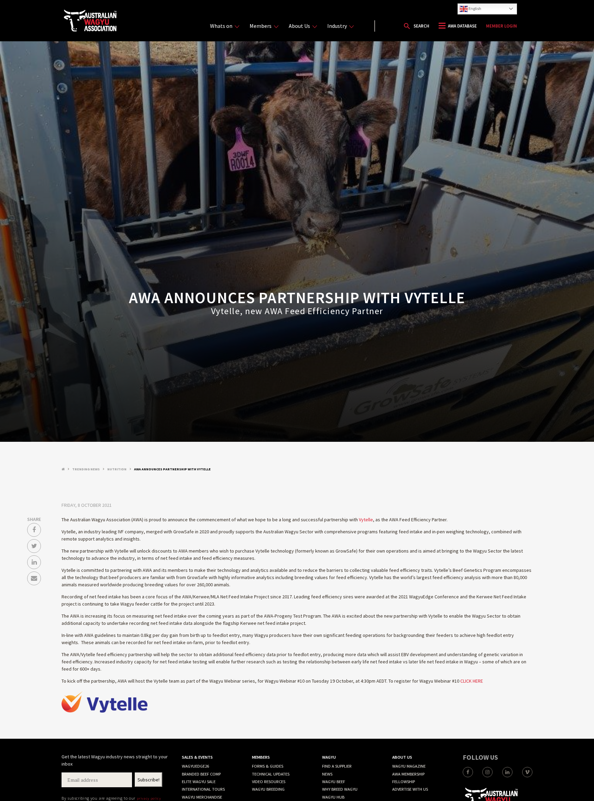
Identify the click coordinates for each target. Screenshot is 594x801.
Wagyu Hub (333, 797)
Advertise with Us (410, 789)
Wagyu (329, 757)
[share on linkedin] (34, 562)
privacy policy (149, 798)
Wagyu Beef (333, 781)
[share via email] (34, 578)
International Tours (203, 789)
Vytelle (366, 519)
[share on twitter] (34, 546)
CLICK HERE (471, 681)
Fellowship (403, 781)
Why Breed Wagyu (340, 789)
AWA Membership (408, 774)
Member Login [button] (501, 26)
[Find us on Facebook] (468, 772)
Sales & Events (197, 757)
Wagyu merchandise (202, 797)
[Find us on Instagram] (487, 772)
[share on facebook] (34, 530)
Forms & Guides (267, 766)
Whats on (221, 25)
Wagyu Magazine (409, 766)
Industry (337, 25)
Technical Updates (270, 774)
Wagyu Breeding (268, 789)
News (327, 774)
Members (261, 25)
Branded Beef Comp (201, 774)
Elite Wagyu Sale (199, 781)
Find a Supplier (337, 766)
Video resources (268, 781)
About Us (299, 25)
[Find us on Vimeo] (527, 772)
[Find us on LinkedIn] (507, 772)
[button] (416, 26)
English (474, 8)
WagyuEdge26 (195, 766)
